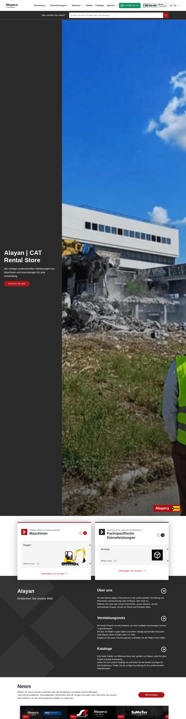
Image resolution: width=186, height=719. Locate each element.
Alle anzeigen (151, 695)
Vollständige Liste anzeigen (53, 573)
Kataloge (99, 5)
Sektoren (76, 5)
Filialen (89, 5)
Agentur (111, 5)
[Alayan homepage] (12, 5)
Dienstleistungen (58, 5)
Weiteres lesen (29, 564)
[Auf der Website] (166, 15)
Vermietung (39, 5)
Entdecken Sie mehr (17, 284)
